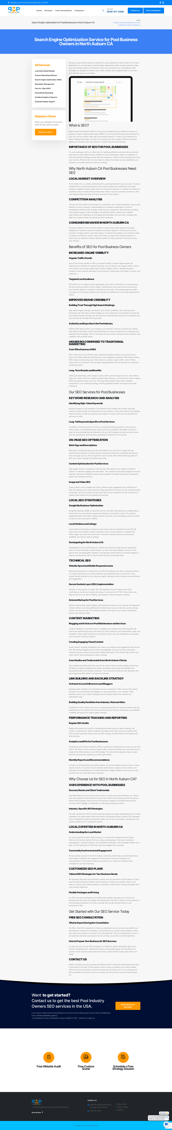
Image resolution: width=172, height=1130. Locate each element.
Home (39, 10)
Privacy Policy (121, 1104)
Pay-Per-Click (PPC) (43, 88)
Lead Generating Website (45, 71)
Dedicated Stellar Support (45, 102)
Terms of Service (122, 1107)
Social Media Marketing (44, 93)
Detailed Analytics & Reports (46, 97)
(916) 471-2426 (95, 1111)
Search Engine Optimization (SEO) (48, 80)
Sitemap (120, 1110)
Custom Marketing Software (46, 75)
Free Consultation (63, 10)
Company (79, 10)
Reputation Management (44, 84)
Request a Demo (45, 132)
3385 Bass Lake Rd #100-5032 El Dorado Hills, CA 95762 (29, 2)
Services (48, 10)
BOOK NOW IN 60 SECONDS (128, 1006)
